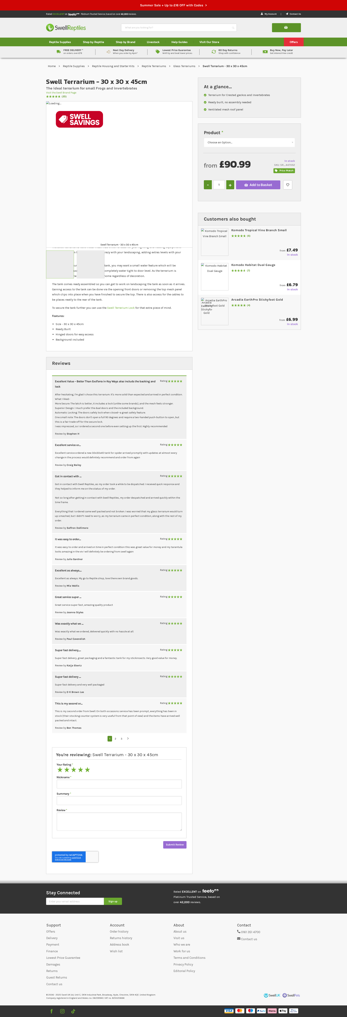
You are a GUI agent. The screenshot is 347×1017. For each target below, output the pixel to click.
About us (180, 931)
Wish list (116, 951)
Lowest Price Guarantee (63, 958)
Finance (52, 951)
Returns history (121, 938)
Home (52, 66)
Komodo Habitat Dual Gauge (253, 265)
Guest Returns (56, 977)
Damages (53, 964)
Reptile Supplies (74, 66)
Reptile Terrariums (154, 66)
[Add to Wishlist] (287, 184)
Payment (52, 945)
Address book (119, 945)
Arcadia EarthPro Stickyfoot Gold (257, 299)
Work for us (182, 951)
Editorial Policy (184, 971)
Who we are (182, 945)
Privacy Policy (183, 964)
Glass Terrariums (184, 66)
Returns (52, 971)
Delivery (51, 938)
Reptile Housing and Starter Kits (113, 66)
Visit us (179, 938)
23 (64, 96)
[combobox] (175, 27)
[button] (60, 264)
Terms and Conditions (189, 958)
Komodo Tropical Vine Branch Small (259, 230)
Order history (119, 931)
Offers (50, 931)
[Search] (233, 27)
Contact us (54, 984)
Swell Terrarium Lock (121, 307)
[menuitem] (60, 42)
